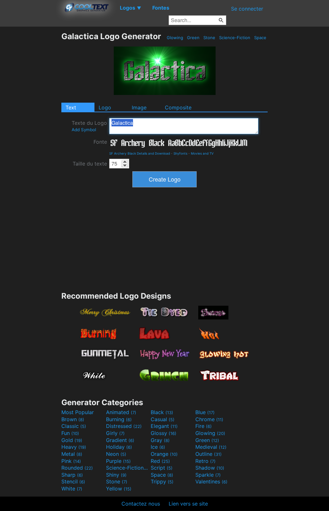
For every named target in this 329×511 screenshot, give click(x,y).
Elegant (164, 426)
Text (71, 107)
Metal (71, 454)
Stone (209, 37)
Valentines (211, 481)
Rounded (77, 467)
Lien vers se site (188, 503)
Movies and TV (202, 153)
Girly (115, 433)
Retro (205, 461)
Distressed (124, 426)
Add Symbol (84, 129)
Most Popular (77, 412)
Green (193, 37)
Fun (70, 433)
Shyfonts (180, 153)
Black (162, 412)
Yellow (118, 488)
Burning (119, 419)
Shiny (116, 475)
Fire (203, 426)
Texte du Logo (89, 126)
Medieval (211, 447)
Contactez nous (140, 503)
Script (162, 467)
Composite (178, 107)
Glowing (174, 37)
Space (260, 37)
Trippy (162, 481)
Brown (72, 419)
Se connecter (247, 8)
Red (160, 461)
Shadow (209, 467)
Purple (118, 461)
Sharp (72, 475)
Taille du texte (90, 163)
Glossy (163, 433)
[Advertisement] (30, 127)
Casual (162, 419)
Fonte (100, 142)
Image (139, 107)
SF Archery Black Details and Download (139, 153)
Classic (73, 426)
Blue (205, 412)
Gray (160, 440)
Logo (105, 107)
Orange (164, 454)
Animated (121, 412)
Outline (208, 454)
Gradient (120, 440)
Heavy (73, 447)
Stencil (73, 481)
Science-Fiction (235, 37)
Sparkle (208, 475)
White (71, 488)
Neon (116, 454)
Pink (71, 461)
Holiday (119, 447)
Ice (158, 447)
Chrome (209, 419)
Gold (71, 440)
